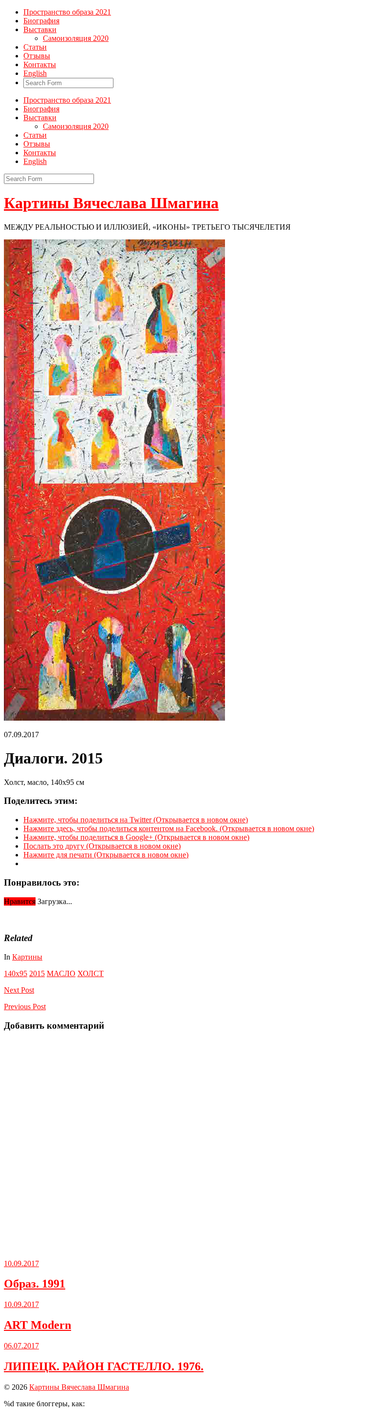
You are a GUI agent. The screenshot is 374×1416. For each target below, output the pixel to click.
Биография (41, 21)
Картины (27, 957)
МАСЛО (61, 973)
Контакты (39, 64)
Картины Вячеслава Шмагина (111, 203)
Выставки (39, 29)
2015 (37, 973)
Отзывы (36, 56)
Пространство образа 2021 (67, 12)
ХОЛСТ (90, 973)
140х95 (15, 973)
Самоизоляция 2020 (76, 38)
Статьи (35, 47)
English (35, 73)
